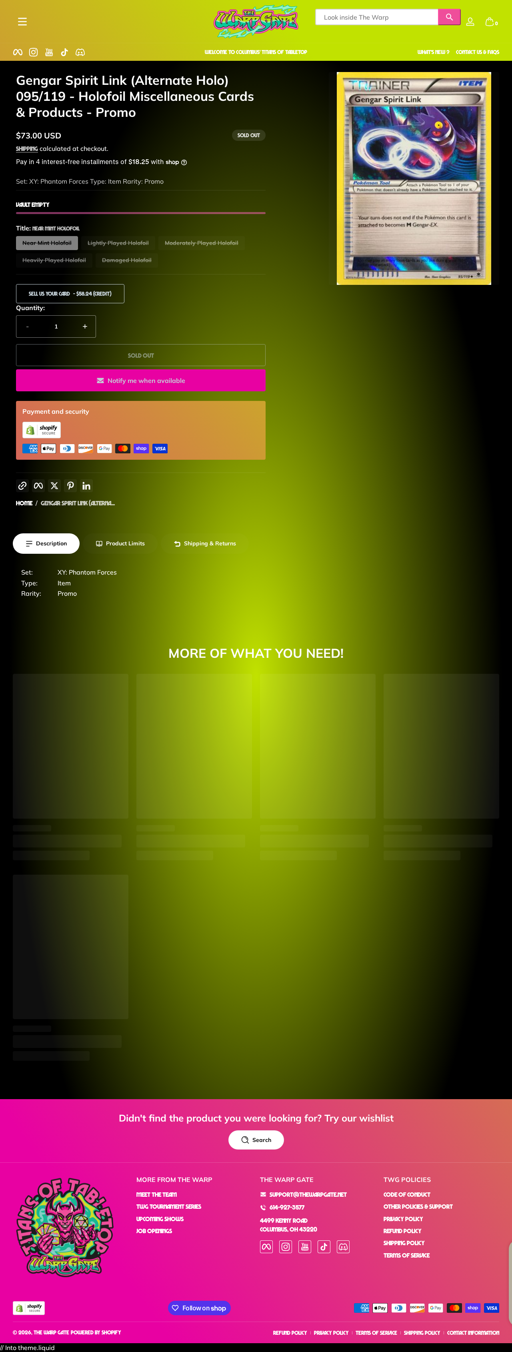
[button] (489, 21)
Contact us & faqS (477, 51)
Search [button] (261, 1140)
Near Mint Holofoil (47, 242)
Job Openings (154, 1231)
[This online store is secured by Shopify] (41, 436)
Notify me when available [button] (146, 381)
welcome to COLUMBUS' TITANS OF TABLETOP (256, 51)
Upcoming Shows (160, 1219)
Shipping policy (422, 1332)
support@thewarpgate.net (308, 1194)
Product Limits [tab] (125, 543)
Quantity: (30, 308)
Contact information (473, 1332)
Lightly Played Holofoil (118, 242)
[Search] (449, 17)
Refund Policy (403, 1231)
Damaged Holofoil (127, 260)
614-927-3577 (287, 1207)
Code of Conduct (407, 1194)
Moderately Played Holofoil (201, 242)
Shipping (27, 148)
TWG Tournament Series (168, 1206)
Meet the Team (156, 1194)
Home (24, 503)
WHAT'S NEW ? (434, 51)
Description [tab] (51, 543)
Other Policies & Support (418, 1206)
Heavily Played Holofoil (54, 260)
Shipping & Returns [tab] (210, 543)
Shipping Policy (404, 1243)
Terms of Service (407, 1255)
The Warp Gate (51, 1332)
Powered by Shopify (96, 1332)
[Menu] (22, 21)
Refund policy (290, 1332)
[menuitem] (194, 1194)
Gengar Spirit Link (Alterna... (78, 503)
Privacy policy (331, 1332)
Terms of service (376, 1332)
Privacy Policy (403, 1219)
